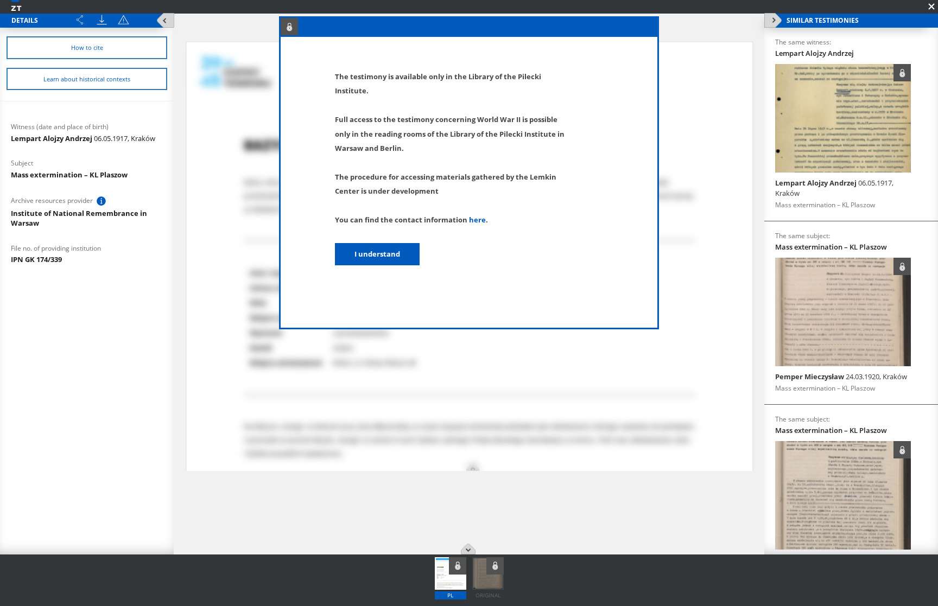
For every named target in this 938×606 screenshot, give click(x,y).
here (477, 220)
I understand (377, 254)
